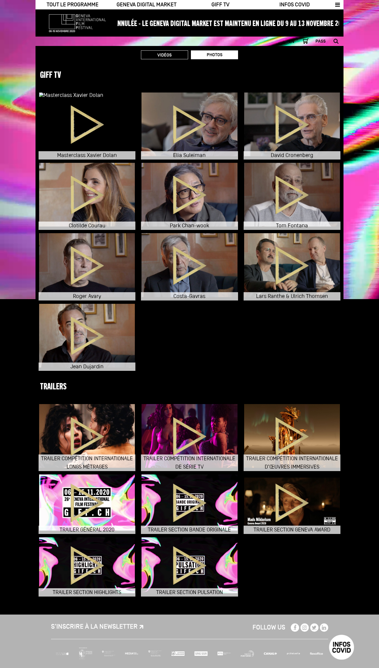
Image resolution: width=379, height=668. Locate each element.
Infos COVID (294, 4)
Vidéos (164, 55)
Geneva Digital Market (146, 4)
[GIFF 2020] (74, 20)
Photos (215, 54)
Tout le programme (72, 4)
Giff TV (220, 4)
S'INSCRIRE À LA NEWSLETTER (94, 626)
